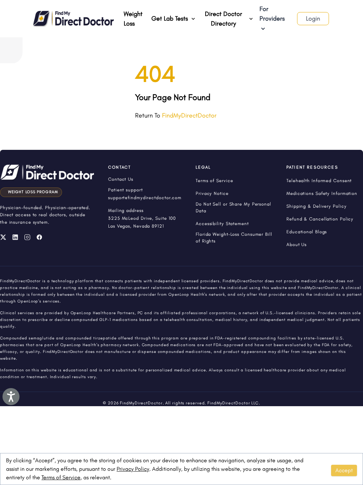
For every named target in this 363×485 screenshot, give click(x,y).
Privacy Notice (212, 193)
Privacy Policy (133, 468)
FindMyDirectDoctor (189, 115)
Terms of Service (60, 477)
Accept (344, 470)
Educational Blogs (306, 231)
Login (313, 18)
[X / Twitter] (3, 237)
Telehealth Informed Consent (319, 180)
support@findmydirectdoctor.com (145, 197)
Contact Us (120, 179)
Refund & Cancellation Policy (319, 219)
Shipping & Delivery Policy (316, 206)
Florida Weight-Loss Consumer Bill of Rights (234, 237)
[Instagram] (27, 237)
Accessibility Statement (222, 223)
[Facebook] (39, 237)
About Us (296, 244)
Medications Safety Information (321, 193)
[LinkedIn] (15, 237)
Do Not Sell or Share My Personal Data (233, 207)
